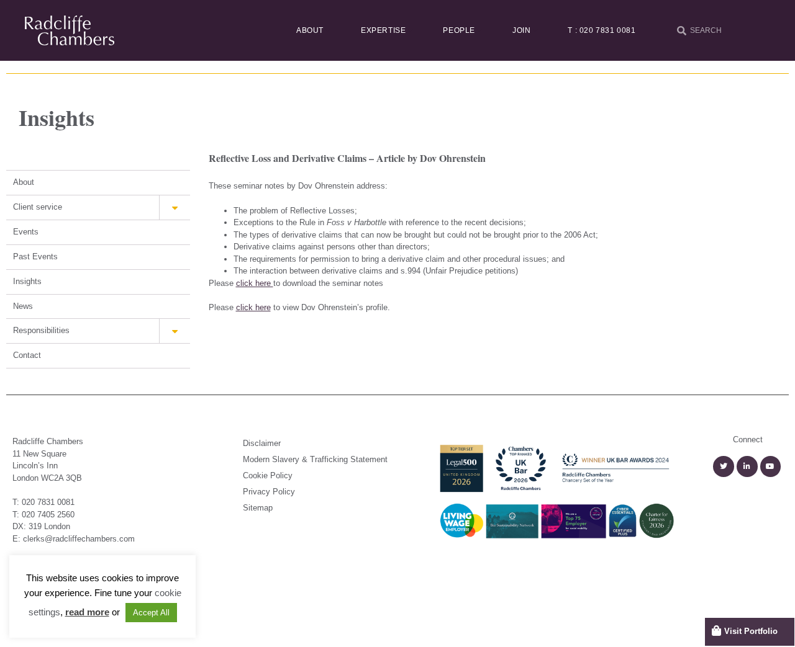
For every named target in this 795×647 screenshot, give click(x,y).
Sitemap (258, 507)
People (459, 30)
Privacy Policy (269, 491)
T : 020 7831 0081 (601, 30)
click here (254, 283)
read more (87, 612)
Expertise (383, 30)
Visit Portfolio (751, 631)
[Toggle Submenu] (174, 207)
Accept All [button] (151, 612)
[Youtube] (770, 466)
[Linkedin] (747, 466)
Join (521, 30)
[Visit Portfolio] (716, 630)
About (310, 30)
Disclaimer (262, 443)
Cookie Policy (268, 475)
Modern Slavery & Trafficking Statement (315, 459)
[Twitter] (723, 466)
